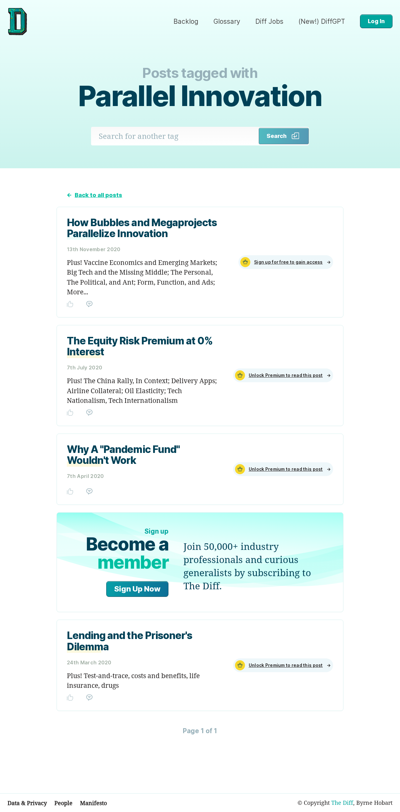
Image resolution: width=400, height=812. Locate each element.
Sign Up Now (137, 588)
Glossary (226, 21)
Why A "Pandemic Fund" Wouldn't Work (123, 454)
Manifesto (93, 803)
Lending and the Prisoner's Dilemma (129, 640)
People (63, 803)
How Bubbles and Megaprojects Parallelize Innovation (142, 228)
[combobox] (175, 136)
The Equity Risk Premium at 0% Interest (140, 346)
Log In (376, 21)
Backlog (185, 21)
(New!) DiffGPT (321, 21)
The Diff (342, 802)
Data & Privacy (27, 803)
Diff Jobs (269, 21)
